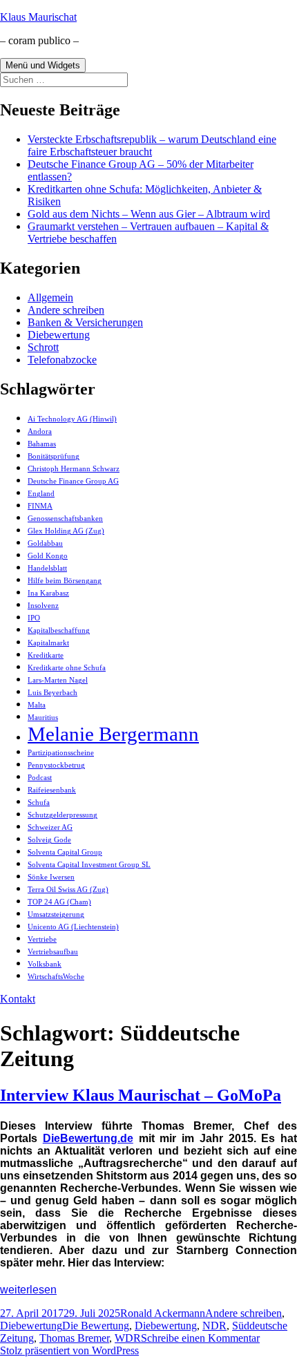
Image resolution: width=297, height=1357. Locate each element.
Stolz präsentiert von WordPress (69, 1350)
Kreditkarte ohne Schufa (67, 668)
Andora (40, 431)
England (41, 493)
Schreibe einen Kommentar (200, 1338)
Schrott (43, 347)
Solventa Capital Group (65, 852)
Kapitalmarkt (48, 643)
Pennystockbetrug (56, 765)
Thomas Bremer (74, 1338)
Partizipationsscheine (61, 753)
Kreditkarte (46, 655)
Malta (37, 705)
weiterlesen (28, 1290)
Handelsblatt (47, 568)
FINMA (40, 506)
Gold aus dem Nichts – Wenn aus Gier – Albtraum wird (149, 214)
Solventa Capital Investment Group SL (89, 865)
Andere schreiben (66, 310)
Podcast (40, 777)
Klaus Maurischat (38, 17)
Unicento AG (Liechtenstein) (73, 927)
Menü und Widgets (43, 65)
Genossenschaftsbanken (65, 518)
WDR (128, 1338)
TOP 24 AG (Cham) (59, 902)
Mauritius (43, 717)
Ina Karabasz (48, 593)
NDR (214, 1325)
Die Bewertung (95, 1325)
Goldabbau (45, 543)
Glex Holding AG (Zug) (66, 531)
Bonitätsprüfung (53, 456)
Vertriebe (42, 939)
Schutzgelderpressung (62, 815)
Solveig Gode (49, 840)
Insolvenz (43, 605)
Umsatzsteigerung (56, 914)
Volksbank (44, 964)
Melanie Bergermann (113, 734)
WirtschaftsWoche (56, 976)
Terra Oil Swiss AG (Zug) (68, 889)
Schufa (39, 802)
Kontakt (17, 999)
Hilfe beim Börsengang (65, 581)
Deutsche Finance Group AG (73, 481)
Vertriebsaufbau (53, 952)
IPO (34, 618)
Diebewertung (59, 335)
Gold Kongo (48, 556)
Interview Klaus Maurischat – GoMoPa (140, 1095)
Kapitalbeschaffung (59, 630)
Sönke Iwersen (51, 877)
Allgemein (50, 297)
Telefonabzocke (62, 360)
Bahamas (42, 444)
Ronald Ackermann (162, 1313)
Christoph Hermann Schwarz (73, 469)
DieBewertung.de (88, 1138)
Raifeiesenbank (52, 790)
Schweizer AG (50, 827)
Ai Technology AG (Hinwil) (72, 419)
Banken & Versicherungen (85, 322)
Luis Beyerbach (52, 692)
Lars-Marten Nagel (58, 680)
